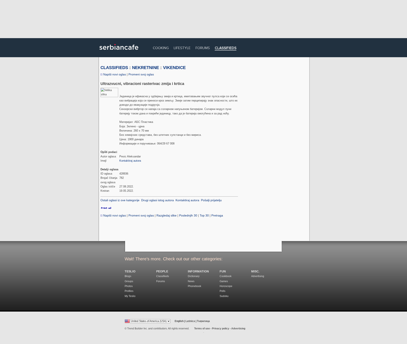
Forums (202, 47)
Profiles (129, 291)
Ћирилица (203, 321)
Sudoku (224, 296)
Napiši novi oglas (114, 74)
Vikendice (174, 67)
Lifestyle (182, 47)
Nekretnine (145, 67)
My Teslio (130, 296)
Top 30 (204, 215)
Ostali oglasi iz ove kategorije (119, 200)
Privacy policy (220, 328)
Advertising (257, 276)
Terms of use (202, 328)
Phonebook (194, 286)
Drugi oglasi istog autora (157, 200)
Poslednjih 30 (188, 215)
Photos (129, 286)
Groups (129, 281)
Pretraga (217, 215)
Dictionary (193, 276)
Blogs (128, 276)
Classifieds (225, 48)
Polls (222, 291)
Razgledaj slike (166, 215)
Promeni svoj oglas (141, 74)
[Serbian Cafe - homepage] (119, 51)
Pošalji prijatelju (211, 200)
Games (224, 281)
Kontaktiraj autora (130, 160)
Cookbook (225, 276)
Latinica (190, 321)
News (191, 281)
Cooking (161, 47)
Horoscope (226, 286)
